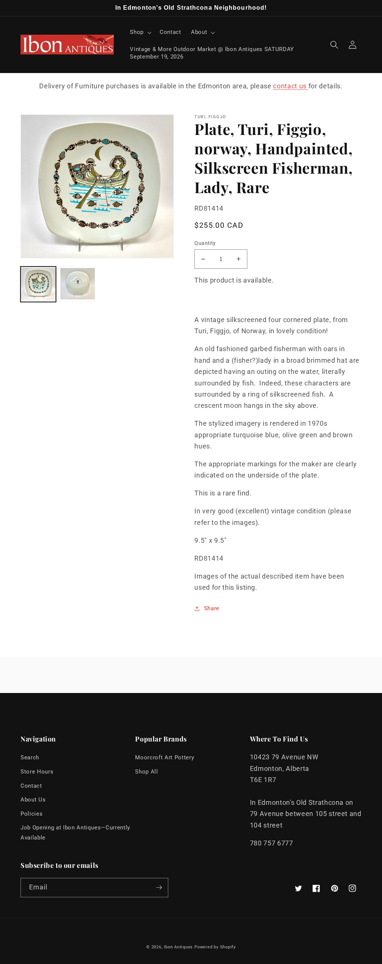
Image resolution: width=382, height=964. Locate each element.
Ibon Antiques (178, 947)
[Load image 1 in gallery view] (38, 284)
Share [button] (211, 608)
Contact (31, 785)
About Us (33, 799)
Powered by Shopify (215, 947)
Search (30, 757)
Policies (32, 813)
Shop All (146, 771)
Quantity (205, 243)
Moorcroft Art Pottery (164, 757)
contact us (290, 86)
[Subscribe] (159, 887)
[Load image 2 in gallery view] (78, 284)
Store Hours (37, 771)
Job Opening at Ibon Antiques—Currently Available (75, 832)
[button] (140, 32)
